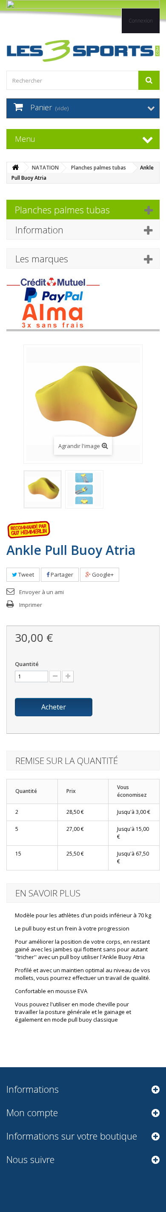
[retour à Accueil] (15, 167)
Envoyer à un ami (41, 592)
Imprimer (30, 605)
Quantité (27, 664)
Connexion (141, 20)
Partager (61, 574)
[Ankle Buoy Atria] (42, 489)
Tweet (25, 574)
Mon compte (32, 1112)
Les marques (41, 258)
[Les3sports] (83, 51)
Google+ (102, 574)
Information (39, 229)
